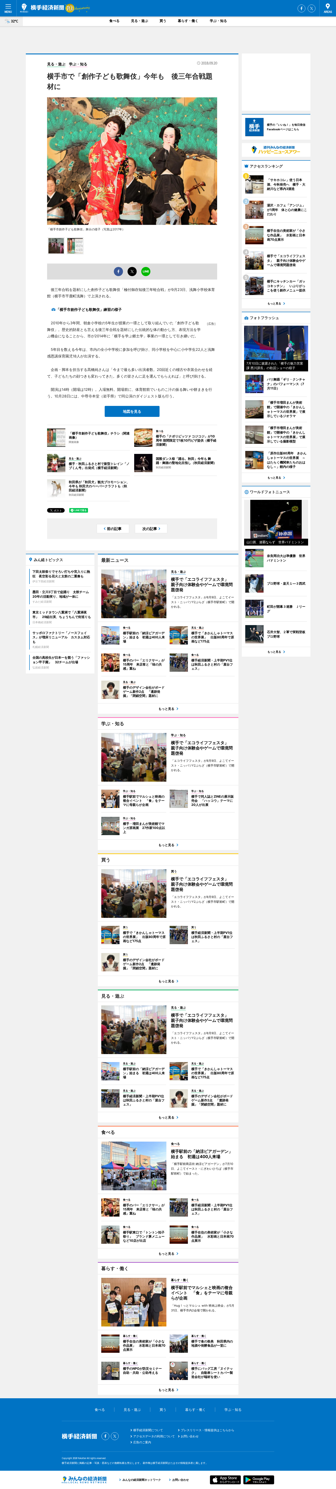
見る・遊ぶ (139, 21)
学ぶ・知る (218, 21)
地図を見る (132, 411)
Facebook (301, 8)
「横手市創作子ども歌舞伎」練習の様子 (89, 309)
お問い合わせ (190, 1436)
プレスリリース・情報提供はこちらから (207, 1430)
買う (163, 21)
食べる (114, 21)
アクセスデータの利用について (154, 1436)
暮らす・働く (188, 21)
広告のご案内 (142, 1442)
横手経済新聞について (148, 1430)
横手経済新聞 (42, 8)
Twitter (311, 8)
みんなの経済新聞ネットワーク (84, 1479)
